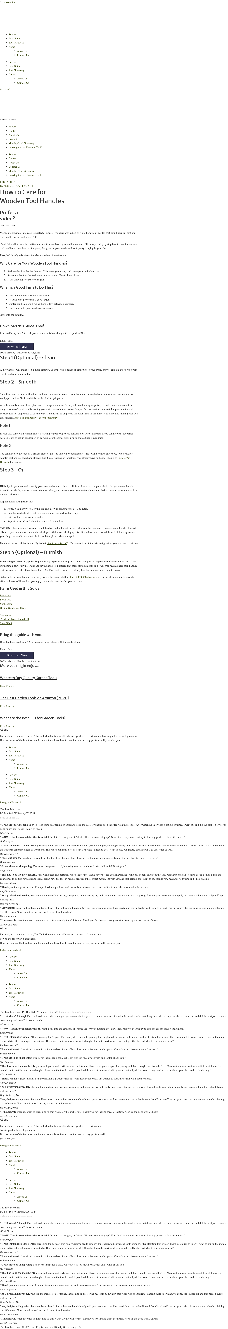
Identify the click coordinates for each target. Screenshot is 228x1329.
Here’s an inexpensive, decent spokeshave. (36, 417)
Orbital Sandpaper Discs (13, 608)
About (12, 46)
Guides (12, 131)
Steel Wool (6, 623)
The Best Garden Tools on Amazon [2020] (34, 698)
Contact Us (23, 55)
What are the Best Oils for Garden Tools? (33, 718)
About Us (22, 51)
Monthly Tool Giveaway (21, 143)
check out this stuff (57, 543)
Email (3, 340)
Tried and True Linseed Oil (14, 619)
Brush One (5, 595)
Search (3, 119)
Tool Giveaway (16, 42)
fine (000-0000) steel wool (84, 577)
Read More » (7, 686)
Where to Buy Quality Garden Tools (28, 678)
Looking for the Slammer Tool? (25, 147)
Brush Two (5, 599)
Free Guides (15, 38)
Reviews (13, 34)
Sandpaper (5, 615)
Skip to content (8, 2)
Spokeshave (6, 603)
